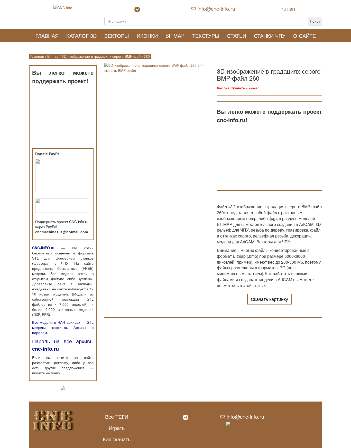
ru (284, 8)
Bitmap (174, 35)
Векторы (116, 35)
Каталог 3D (81, 35)
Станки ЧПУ (269, 35)
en (292, 8)
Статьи (236, 35)
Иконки (147, 35)
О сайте (304, 35)
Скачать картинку (269, 299)
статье (259, 285)
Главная (47, 35)
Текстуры (205, 35)
